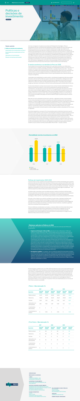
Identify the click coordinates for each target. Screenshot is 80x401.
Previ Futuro (32, 394)
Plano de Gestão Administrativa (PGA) (37, 396)
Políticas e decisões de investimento (14, 48)
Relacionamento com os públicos (60, 388)
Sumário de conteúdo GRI (57, 394)
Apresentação (32, 373)
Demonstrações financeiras (58, 396)
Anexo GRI (54, 393)
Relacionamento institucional (59, 391)
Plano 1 (30, 393)
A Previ (30, 376)
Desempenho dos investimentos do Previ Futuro (15, 53)
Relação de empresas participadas (14, 57)
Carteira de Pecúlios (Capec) (35, 395)
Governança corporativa (35, 379)
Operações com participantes (12, 55)
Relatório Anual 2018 (18, 2)
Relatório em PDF (56, 2)
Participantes (55, 389)
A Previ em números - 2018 (35, 378)
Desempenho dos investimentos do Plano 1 (15, 50)
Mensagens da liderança (35, 375)
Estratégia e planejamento (35, 381)
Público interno (55, 390)
